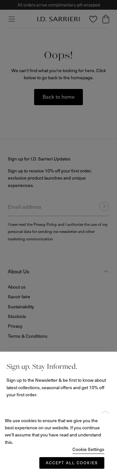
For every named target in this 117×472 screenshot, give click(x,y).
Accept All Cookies (72, 463)
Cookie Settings (88, 449)
